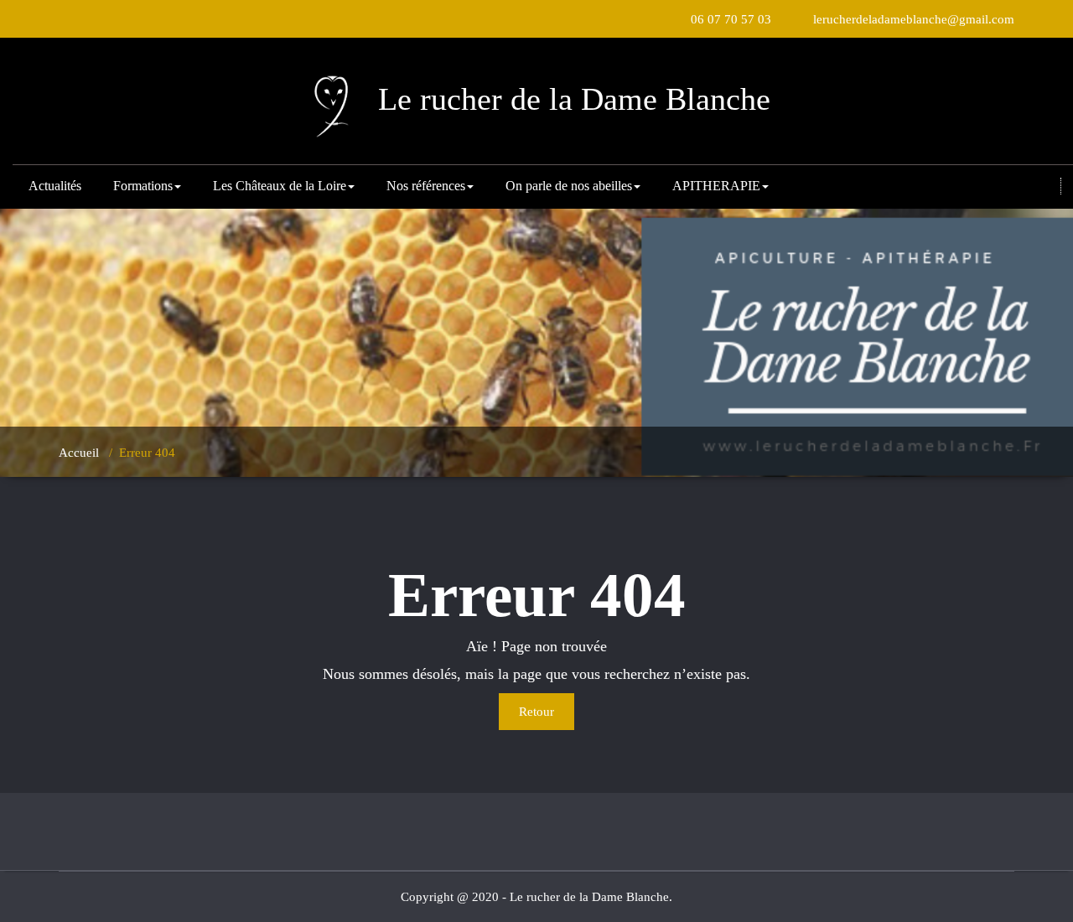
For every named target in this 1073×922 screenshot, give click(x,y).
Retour (536, 711)
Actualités (55, 186)
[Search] (1047, 187)
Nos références (425, 186)
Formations (143, 186)
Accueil (79, 452)
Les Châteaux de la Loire (279, 186)
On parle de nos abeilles (568, 186)
